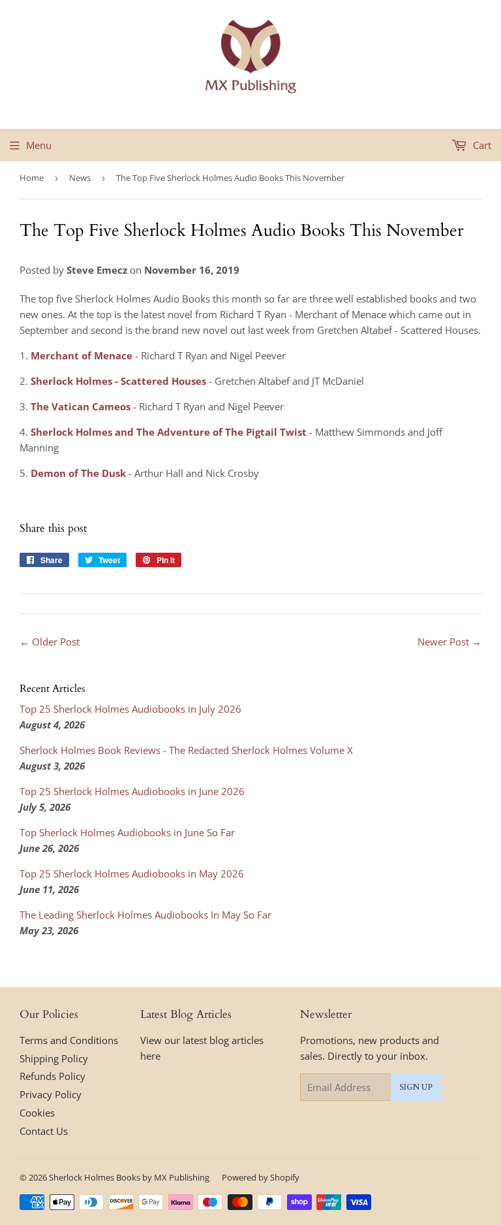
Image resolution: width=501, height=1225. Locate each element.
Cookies (37, 1112)
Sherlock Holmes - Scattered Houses (118, 380)
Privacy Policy (51, 1094)
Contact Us (44, 1130)
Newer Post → (449, 641)
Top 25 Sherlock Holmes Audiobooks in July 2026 (130, 708)
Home (32, 178)
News (80, 178)
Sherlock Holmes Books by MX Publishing (129, 1177)
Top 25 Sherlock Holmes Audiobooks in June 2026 (132, 791)
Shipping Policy (54, 1058)
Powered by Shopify (260, 1177)
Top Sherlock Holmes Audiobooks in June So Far (127, 832)
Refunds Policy (52, 1076)
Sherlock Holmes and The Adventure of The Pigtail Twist (169, 431)
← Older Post (50, 641)
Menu (39, 145)
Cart (480, 145)
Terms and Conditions (69, 1040)
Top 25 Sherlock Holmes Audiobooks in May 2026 (132, 873)
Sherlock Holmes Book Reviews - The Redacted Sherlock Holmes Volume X (186, 750)
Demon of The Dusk (78, 473)
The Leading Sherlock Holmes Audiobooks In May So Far (145, 914)
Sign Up (416, 1087)
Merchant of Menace (81, 355)
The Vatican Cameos (80, 406)
